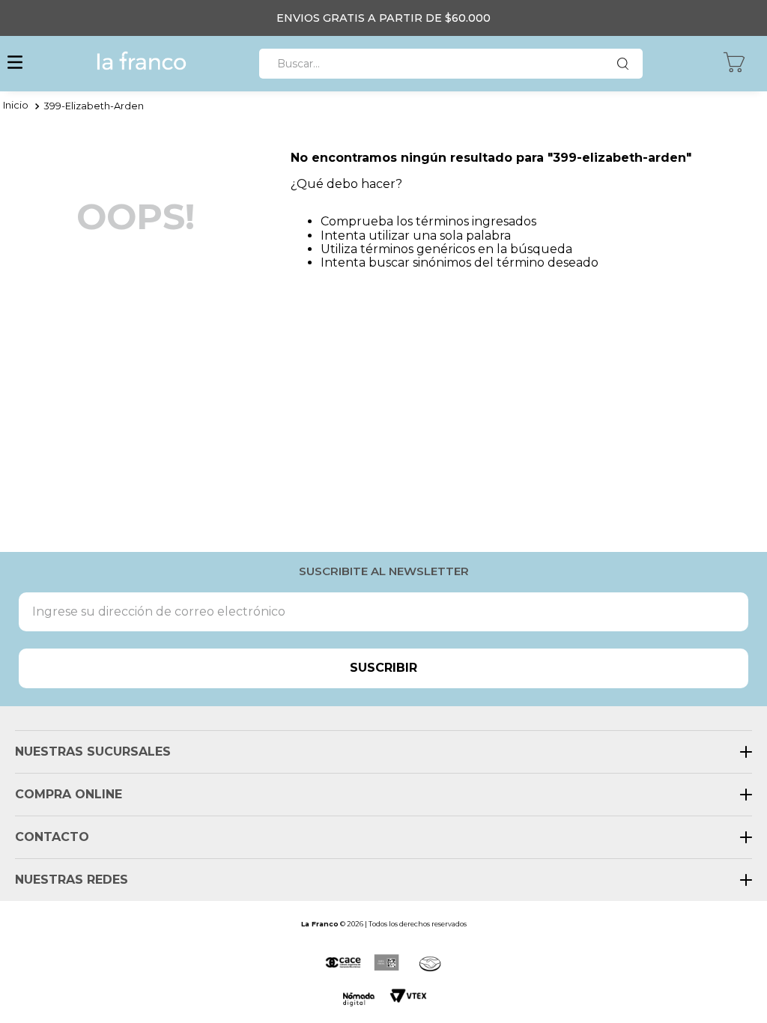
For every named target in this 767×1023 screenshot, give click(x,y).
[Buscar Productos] (626, 63)
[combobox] (451, 64)
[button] (14, 64)
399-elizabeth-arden (93, 106)
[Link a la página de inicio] (15, 106)
